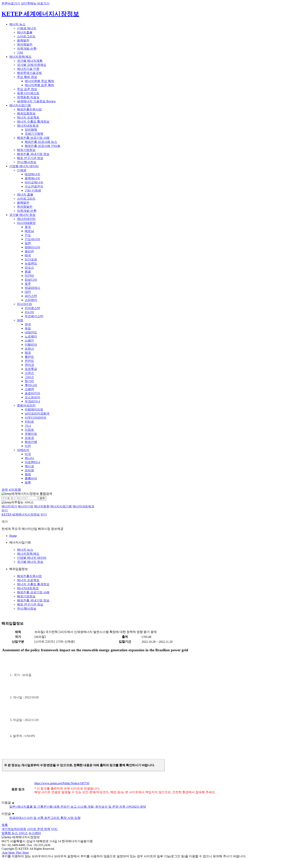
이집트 (29, 429)
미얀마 (29, 275)
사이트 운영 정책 (38, 829)
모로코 (29, 437)
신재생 (21, 170)
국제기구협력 (34, 133)
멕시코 (29, 466)
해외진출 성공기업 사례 (33, 137)
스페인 (29, 340)
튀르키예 (31, 442)
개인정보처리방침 (14, 829)
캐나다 (29, 458)
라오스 (29, 267)
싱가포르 (31, 259)
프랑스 (29, 348)
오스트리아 (32, 397)
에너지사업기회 (20, 105)
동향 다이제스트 (28, 93)
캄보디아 (31, 279)
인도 (28, 235)
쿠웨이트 (31, 433)
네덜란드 (31, 332)
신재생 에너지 (26, 28)
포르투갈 (31, 369)
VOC (54, 829)
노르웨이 (31, 336)
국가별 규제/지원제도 (31, 64)
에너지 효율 (25, 194)
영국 (28, 324)
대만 (28, 291)
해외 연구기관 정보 (30, 158)
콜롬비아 (31, 478)
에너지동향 (41, 506)
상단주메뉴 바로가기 (35, 3)
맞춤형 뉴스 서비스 (15, 833)
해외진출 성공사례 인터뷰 (42, 146)
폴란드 (29, 356)
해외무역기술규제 (29, 73)
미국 (28, 454)
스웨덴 (29, 389)
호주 (28, 283)
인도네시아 (32, 239)
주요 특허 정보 (27, 77)
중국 (28, 227)
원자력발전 (24, 44)
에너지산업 (25, 506)
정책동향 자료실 (28, 97)
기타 (20, 52)
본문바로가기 (11, 3)
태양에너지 (32, 174)
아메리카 (23, 450)
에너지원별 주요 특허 (39, 81)
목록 (5, 825)
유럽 (20, 320)
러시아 (29, 312)
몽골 (28, 271)
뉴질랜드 (31, 263)
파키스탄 (31, 296)
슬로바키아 (32, 393)
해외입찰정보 (26, 113)
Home (13, 535)
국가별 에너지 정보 (22, 214)
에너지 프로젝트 (28, 117)
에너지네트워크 (28, 125)
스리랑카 (31, 300)
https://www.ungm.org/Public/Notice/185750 (61, 783)
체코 (28, 352)
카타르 (29, 421)
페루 (28, 482)
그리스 (29, 377)
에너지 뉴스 (17, 24)
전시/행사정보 (26, 162)
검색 (42, 498)
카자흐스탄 (32, 308)
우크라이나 (32, 401)
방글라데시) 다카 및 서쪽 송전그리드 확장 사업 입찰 (45, 817)
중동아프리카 (26, 405)
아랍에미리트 (34, 409)
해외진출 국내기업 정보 (33, 154)
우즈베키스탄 (34, 316)
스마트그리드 (26, 36)
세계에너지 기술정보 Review (36, 101)
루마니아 (31, 385)
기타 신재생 (33, 190)
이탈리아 (31, 344)
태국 (28, 255)
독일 (28, 328)
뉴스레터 (35, 833)
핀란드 (29, 360)
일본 (28, 243)
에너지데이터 (26, 219)
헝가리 (29, 381)
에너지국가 (9, 506)
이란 (28, 446)
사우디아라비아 (35, 417)
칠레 (28, 474)
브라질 (29, 470)
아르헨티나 (32, 462)
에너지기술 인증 (28, 68)
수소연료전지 (34, 186)
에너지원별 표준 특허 (39, 85)
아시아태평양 (26, 223)
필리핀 (29, 251)
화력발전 (23, 40)
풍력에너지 (32, 178)
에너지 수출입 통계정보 (33, 121)
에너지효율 (24, 32)
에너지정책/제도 (20, 56)
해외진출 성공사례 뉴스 (41, 141)
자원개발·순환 (27, 48)
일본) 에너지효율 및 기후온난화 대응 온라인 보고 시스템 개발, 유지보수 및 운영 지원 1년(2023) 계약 (77, 806)
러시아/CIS (24, 304)
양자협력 (31, 129)
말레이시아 (32, 247)
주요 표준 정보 (27, 89)
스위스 (29, 373)
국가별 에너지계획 (30, 60)
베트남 (29, 231)
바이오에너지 (34, 182)
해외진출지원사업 (29, 109)
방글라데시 (32, 287)
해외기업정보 (26, 150)
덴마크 (29, 364)
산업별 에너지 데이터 (24, 166)
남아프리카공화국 (37, 413)
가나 (28, 425)
